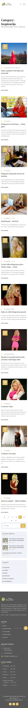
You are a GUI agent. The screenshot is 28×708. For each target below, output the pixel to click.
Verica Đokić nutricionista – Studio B (12, 553)
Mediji (5, 573)
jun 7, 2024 (12, 542)
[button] (26, 628)
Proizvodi (5, 637)
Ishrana (12, 309)
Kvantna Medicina (7, 628)
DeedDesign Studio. (17, 700)
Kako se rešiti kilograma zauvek (13, 312)
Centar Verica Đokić (18, 696)
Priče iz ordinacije (15, 67)
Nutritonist (7, 575)
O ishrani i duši (7, 406)
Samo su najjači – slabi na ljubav (13, 501)
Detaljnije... (5, 90)
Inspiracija (7, 67)
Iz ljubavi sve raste (8, 453)
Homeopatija (6, 631)
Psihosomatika (6, 634)
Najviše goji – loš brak (9, 221)
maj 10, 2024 (6, 554)
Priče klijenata (7, 581)
